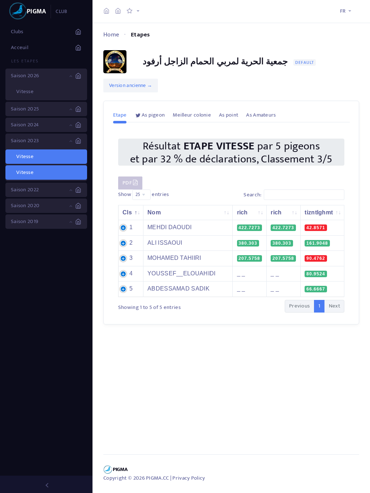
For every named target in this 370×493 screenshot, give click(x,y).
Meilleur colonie (192, 114)
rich (242, 212)
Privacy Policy (188, 478)
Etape (120, 114)
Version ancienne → (130, 85)
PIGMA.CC (157, 478)
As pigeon (153, 114)
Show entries (143, 194)
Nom (154, 212)
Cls (127, 212)
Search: (252, 194)
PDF (127, 182)
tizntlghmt (319, 212)
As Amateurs (261, 114)
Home (111, 35)
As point (228, 114)
